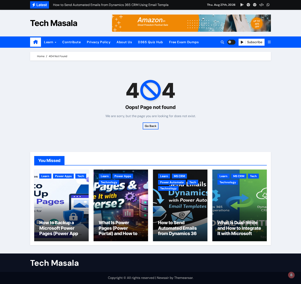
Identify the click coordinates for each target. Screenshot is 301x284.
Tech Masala (53, 23)
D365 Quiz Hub (150, 42)
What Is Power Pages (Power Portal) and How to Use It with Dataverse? (118, 233)
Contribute (71, 42)
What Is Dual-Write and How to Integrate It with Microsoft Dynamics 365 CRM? (239, 230)
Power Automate (172, 182)
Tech (80, 176)
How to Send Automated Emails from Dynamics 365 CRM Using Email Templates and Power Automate (178, 236)
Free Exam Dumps (184, 42)
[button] (269, 42)
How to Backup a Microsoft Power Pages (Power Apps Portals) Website (59, 230)
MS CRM (179, 176)
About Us (124, 42)
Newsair (163, 278)
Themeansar (183, 278)
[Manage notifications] (291, 275)
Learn (49, 42)
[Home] (35, 42)
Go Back (150, 126)
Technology (109, 182)
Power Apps (63, 176)
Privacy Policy (98, 42)
